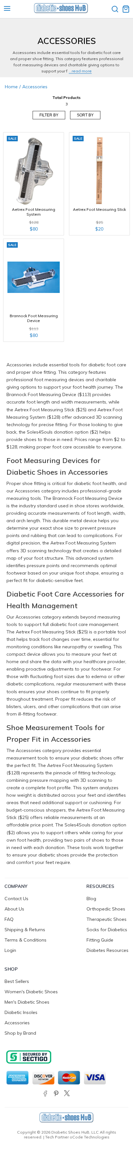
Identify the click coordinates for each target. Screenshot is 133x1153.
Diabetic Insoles (21, 1012)
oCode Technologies (89, 1137)
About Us (14, 909)
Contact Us (16, 898)
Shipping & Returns (25, 929)
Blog (91, 898)
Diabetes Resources (107, 950)
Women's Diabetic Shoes (31, 992)
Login (10, 950)
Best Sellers (17, 981)
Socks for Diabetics (107, 929)
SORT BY (85, 115)
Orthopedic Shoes (106, 909)
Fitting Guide (100, 940)
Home (11, 87)
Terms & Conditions (25, 940)
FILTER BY (48, 115)
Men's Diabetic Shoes (27, 1002)
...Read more (80, 71)
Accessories (17, 1023)
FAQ (9, 919)
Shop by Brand (20, 1033)
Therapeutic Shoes (107, 919)
